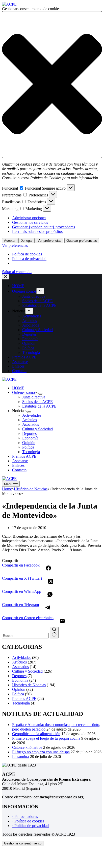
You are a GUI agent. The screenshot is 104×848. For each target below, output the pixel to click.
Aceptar (9, 241)
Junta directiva (33, 397)
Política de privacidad (29, 258)
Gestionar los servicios (30, 222)
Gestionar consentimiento (22, 843)
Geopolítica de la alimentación (36, 734)
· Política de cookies (28, 821)
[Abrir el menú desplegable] (40, 394)
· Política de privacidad (30, 825)
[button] (52, 84)
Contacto (19, 470)
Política (28, 447)
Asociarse (20, 461)
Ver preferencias (49, 241)
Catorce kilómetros (27, 747)
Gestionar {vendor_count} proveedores (43, 227)
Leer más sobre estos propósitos (37, 231)
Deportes (29, 433)
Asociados (30, 424)
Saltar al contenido (17, 272)
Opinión (28, 442)
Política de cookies (27, 254)
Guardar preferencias (81, 241)
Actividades (31, 415)
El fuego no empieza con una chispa (41, 752)
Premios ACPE (24, 456)
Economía (30, 438)
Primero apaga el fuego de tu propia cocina (46, 738)
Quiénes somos (24, 392)
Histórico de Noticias (29, 685)
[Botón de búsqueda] (54, 632)
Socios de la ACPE (37, 401)
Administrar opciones (29, 218)
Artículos (29, 420)
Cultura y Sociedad (37, 429)
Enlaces (18, 465)
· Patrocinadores (25, 816)
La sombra (20, 756)
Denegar (26, 241)
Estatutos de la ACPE (39, 406)
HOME (18, 388)
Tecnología (31, 452)
